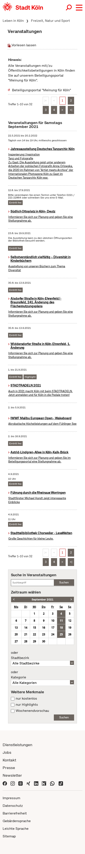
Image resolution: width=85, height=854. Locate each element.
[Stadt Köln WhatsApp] (52, 783)
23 (43, 634)
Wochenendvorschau (32, 711)
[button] (79, 7)
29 (34, 641)
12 (69, 621)
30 (43, 641)
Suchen (64, 582)
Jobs (7, 752)
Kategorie (18, 675)
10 (52, 621)
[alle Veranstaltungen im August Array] (14, 599)
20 (16, 634)
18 (61, 628)
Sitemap (9, 836)
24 (52, 634)
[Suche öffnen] (69, 7)
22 (34, 634)
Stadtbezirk (20, 655)
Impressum (11, 798)
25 (61, 634)
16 (43, 628)
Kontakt (9, 760)
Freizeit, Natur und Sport (50, 20)
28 (25, 641)
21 (25, 634)
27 (16, 641)
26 (69, 634)
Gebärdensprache (17, 821)
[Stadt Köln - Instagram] (12, 783)
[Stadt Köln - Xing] (28, 783)
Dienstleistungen (17, 744)
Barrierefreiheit (15, 813)
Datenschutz (13, 805)
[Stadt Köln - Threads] (20, 783)
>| (71, 110)
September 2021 (42, 599)
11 (61, 621)
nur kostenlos (26, 698)
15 (34, 628)
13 (16, 628)
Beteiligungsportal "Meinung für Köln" (41, 90)
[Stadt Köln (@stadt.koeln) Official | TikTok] (60, 783)
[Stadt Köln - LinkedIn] (36, 783)
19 (69, 628)
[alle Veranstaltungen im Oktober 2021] (71, 599)
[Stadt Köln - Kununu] (44, 783)
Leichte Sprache (16, 828)
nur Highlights (27, 704)
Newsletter (12, 775)
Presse (9, 767)
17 (52, 628)
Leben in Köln (13, 20)
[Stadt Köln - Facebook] (5, 783)
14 (25, 628)
